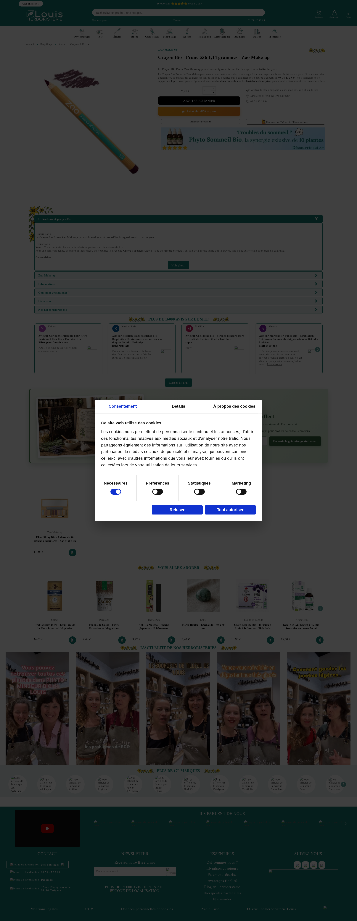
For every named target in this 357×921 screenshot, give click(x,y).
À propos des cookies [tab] (234, 406)
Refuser (177, 509)
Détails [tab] (178, 406)
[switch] (157, 492)
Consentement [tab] (123, 406)
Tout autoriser (230, 509)
